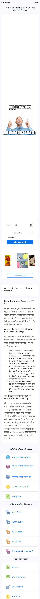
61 (8, 225)
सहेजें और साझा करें (20, 242)
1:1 (31, 225)
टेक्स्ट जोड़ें (11, 238)
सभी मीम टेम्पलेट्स (20, 276)
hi (36, 3)
